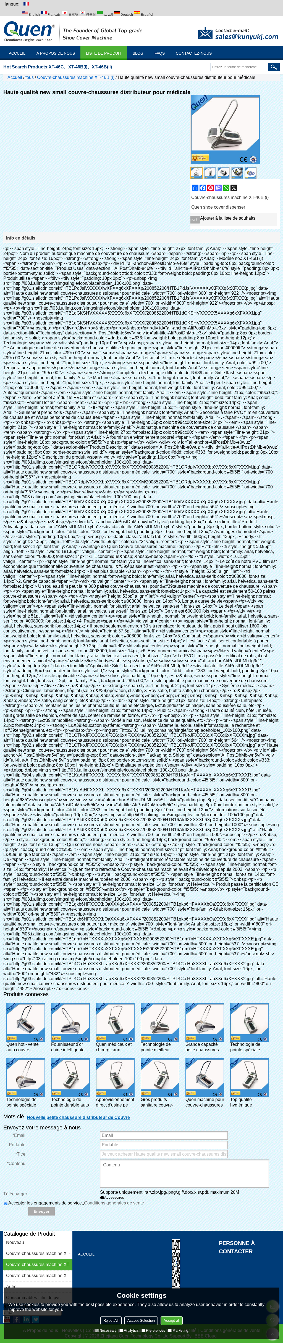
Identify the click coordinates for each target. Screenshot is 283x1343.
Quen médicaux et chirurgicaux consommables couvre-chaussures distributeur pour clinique (114, 1047)
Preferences (155, 1330)
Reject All (111, 1320)
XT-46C (56, 67)
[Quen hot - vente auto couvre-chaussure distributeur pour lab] (25, 1022)
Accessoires (114, 1197)
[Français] (26, 4)
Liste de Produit (104, 53)
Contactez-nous (194, 53)
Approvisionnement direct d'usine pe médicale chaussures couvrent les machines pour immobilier (115, 1102)
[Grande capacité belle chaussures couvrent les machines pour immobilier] (204, 1022)
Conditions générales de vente (114, 1203)
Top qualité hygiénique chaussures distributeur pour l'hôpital (246, 1102)
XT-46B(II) (102, 67)
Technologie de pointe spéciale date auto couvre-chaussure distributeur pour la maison (248, 1047)
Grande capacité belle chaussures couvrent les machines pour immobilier (202, 1047)
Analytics (131, 1330)
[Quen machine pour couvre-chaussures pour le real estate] (204, 1077)
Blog (138, 53)
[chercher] (273, 67)
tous (29, 77)
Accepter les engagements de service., (76, 1203)
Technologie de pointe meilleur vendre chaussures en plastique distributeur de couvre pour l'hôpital (159, 1047)
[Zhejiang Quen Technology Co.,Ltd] (73, 31)
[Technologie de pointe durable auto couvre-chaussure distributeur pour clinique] (70, 1077)
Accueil (17, 53)
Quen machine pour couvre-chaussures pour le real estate (204, 1102)
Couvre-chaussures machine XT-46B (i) (75, 77)
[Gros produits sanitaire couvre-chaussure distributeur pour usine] (160, 1077)
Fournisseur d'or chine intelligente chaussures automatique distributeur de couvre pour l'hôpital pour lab (68, 1047)
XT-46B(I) (77, 67)
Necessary (108, 1330)
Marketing (180, 1330)
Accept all (172, 1320)
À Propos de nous (55, 53)
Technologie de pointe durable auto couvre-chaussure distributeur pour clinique (70, 1102)
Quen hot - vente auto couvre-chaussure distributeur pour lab (22, 1047)
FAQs (159, 53)
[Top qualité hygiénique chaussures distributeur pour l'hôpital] (249, 1077)
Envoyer (41, 1211)
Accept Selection (141, 1320)
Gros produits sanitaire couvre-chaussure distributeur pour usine (157, 1102)
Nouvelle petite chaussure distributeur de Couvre (78, 1117)
